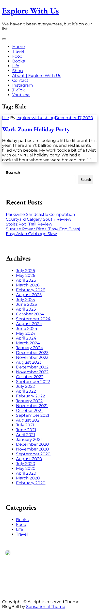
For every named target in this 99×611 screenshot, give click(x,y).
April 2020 (26, 473)
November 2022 (32, 371)
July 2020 (25, 463)
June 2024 (26, 328)
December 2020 (32, 444)
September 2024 (33, 318)
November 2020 (32, 449)
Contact (20, 80)
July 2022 (25, 386)
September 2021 (32, 415)
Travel (18, 51)
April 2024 (26, 338)
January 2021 (29, 439)
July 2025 (25, 299)
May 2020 (26, 468)
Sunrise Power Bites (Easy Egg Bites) (43, 229)
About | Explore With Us (36, 75)
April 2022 (26, 391)
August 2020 (29, 458)
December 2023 (32, 352)
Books (18, 61)
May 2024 (26, 333)
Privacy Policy (19, 586)
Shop (17, 70)
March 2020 (28, 478)
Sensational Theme (45, 606)
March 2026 (28, 285)
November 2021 (32, 405)
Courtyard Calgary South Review (38, 219)
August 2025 (29, 294)
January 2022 (29, 400)
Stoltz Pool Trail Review (29, 224)
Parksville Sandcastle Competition (40, 214)
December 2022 (32, 367)
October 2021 (29, 410)
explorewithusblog (35, 117)
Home (18, 46)
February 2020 (30, 482)
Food (17, 56)
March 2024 (28, 343)
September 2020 (33, 454)
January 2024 (29, 347)
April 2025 (26, 309)
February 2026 (30, 289)
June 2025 (26, 304)
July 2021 (25, 425)
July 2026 (25, 270)
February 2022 (30, 396)
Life (15, 65)
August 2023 (29, 362)
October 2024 (30, 314)
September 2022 (33, 381)
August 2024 (29, 323)
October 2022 (29, 376)
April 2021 (25, 434)
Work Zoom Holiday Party (36, 129)
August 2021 (28, 420)
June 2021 (26, 429)
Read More (17, 581)
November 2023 (32, 357)
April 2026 (26, 280)
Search (13, 172)
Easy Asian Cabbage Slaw (31, 233)
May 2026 (25, 275)
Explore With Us (30, 10)
